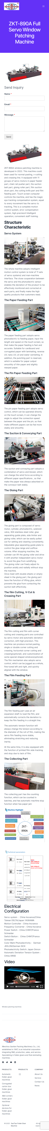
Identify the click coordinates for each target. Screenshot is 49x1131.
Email (7, 104)
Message (9, 115)
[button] (24, 978)
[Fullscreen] (41, 986)
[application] (24, 977)
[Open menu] (43, 6)
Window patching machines (11, 1007)
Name (8, 94)
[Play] (7, 986)
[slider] (22, 986)
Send (8, 137)
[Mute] (37, 986)
